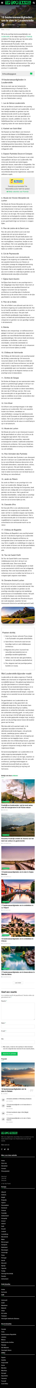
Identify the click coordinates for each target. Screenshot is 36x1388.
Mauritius (4, 1370)
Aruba (3, 1289)
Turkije (3, 1271)
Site (2, 1039)
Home (2, 29)
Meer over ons (5, 1145)
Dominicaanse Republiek (8, 1334)
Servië (3, 1260)
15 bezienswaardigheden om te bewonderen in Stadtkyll (19, 1105)
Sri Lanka (4, 1313)
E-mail (3, 1031)
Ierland (3, 1221)
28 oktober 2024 (6, 943)
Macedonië (4, 1237)
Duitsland (4, 1208)
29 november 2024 (6, 843)
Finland (3, 1210)
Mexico (3, 1339)
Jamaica (3, 1337)
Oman (3, 1310)
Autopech (4, 1244)
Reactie (4, 1001)
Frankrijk (8, 29)
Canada (3, 1329)
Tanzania (4, 1378)
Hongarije (4, 1218)
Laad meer (18, 982)
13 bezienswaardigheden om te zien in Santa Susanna (18, 1119)
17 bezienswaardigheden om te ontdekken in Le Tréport (17, 906)
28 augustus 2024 (6, 977)
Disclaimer (4, 1166)
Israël (3, 1303)
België (3, 1197)
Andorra (3, 1195)
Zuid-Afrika (4, 1383)
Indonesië (4, 1300)
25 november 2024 (6, 876)
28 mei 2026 (5, 810)
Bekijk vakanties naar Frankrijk (18, 191)
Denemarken (5, 1205)
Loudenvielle (5, 36)
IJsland (3, 1223)
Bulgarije (4, 1200)
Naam (3, 1023)
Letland (3, 1231)
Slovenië (3, 1263)
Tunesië (3, 1381)
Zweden (3, 1276)
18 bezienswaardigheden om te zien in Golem (13, 1090)
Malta (3, 1239)
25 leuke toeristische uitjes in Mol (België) (17, 1112)
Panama (3, 1345)
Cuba (2, 1332)
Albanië (3, 1192)
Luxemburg (4, 1234)
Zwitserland (4, 1279)
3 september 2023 (22, 25)
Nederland (4, 1247)
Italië (2, 1226)
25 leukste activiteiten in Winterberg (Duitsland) (19, 1099)
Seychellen (4, 1376)
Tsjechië (3, 1268)
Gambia (3, 1360)
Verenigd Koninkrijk (7, 1273)
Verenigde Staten (6, 1350)
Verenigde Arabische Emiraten (10, 1318)
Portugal (3, 1258)
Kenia (3, 1365)
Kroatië (3, 1229)
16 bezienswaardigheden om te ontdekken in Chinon (17, 940)
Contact (3, 1168)
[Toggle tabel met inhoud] (31, 73)
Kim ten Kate (11, 25)
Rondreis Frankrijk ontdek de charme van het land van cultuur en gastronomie (17, 839)
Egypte (3, 1357)
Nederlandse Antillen (7, 1342)
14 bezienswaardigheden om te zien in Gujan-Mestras (17, 873)
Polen (3, 1255)
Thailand (4, 1316)
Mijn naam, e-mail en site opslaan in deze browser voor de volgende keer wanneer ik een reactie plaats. (19, 1048)
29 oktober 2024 (6, 910)
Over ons (4, 1163)
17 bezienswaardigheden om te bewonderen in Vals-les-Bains (18, 973)
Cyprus (3, 1202)
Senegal (3, 1373)
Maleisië (3, 1308)
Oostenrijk (4, 1252)
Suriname (4, 1292)
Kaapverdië (4, 1362)
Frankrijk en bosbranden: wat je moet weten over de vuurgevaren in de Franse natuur (17, 806)
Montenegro (5, 1242)
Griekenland (5, 1216)
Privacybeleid (5, 1171)
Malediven (4, 1305)
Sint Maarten (5, 1347)
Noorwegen (4, 1250)
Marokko (3, 1368)
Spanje (3, 1266)
